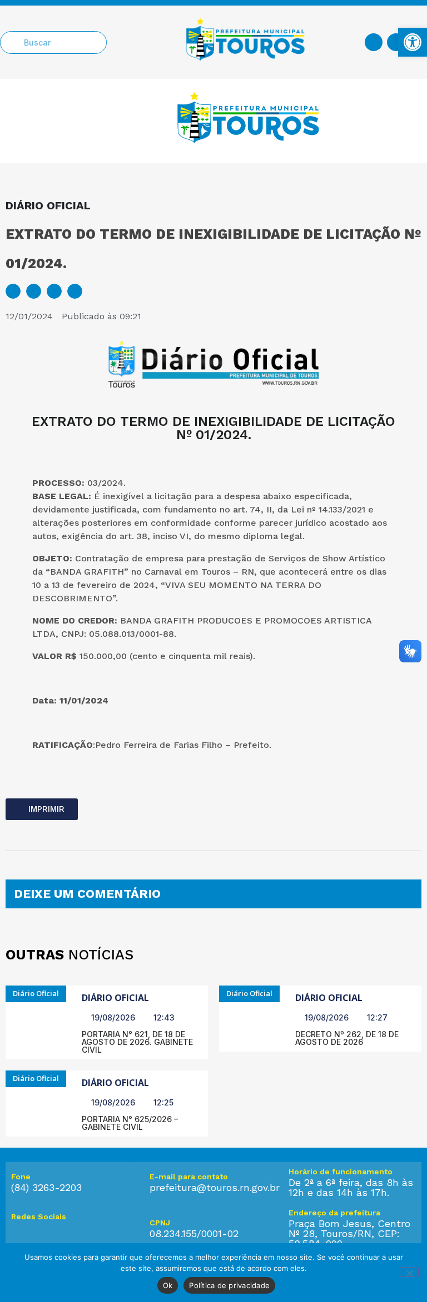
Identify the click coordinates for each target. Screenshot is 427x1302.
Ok (168, 1285)
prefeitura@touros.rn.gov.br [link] (215, 1187)
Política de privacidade (229, 1285)
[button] (13, 291)
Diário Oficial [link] (115, 998)
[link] (412, 42)
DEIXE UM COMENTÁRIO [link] (87, 894)
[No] (409, 1272)
